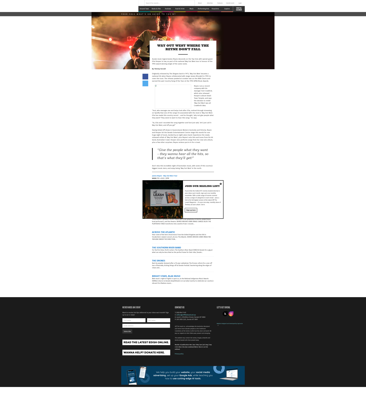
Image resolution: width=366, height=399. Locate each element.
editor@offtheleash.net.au (186, 315)
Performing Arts (203, 9)
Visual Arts (215, 9)
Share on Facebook (145, 76)
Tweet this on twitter (145, 83)
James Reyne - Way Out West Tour (164, 175)
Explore (227, 9)
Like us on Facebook (219, 313)
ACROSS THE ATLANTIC (163, 232)
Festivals (168, 9)
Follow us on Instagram (231, 313)
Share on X (225, 313)
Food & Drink (179, 9)
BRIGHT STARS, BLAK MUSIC (166, 276)
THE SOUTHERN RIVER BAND (166, 247)
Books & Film (156, 9)
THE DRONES (158, 260)
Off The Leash (129, 6)
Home (141, 3)
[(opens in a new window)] (146, 342)
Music (192, 9)
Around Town (144, 9)
